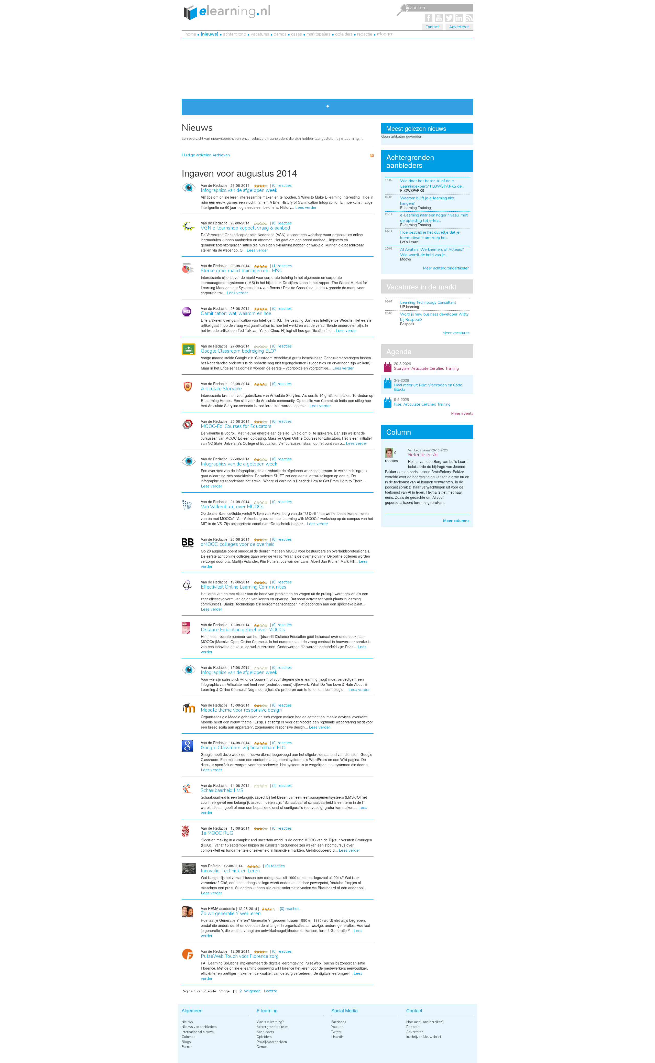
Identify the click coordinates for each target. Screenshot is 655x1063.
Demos (280, 34)
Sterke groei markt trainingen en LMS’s (241, 270)
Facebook (338, 1022)
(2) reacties (282, 785)
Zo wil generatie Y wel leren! (231, 913)
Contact (432, 26)
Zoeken (402, 10)
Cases (296, 34)
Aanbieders (265, 1032)
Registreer (305, 64)
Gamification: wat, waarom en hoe (236, 313)
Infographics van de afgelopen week (239, 190)
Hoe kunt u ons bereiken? (424, 1022)
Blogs (186, 1042)
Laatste (270, 991)
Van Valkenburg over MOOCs (232, 506)
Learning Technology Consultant (428, 302)
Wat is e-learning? (270, 1022)
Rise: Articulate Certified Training (422, 404)
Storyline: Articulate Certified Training (426, 368)
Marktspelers (319, 34)
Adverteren (459, 26)
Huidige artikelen (196, 155)
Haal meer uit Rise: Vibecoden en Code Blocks (428, 387)
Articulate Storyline (221, 388)
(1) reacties (282, 265)
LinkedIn (337, 1037)
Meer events (462, 413)
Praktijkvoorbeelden (272, 1042)
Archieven (221, 155)
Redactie (364, 34)
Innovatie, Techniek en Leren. (230, 870)
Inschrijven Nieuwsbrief (423, 1037)
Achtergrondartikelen (272, 1027)
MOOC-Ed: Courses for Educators (236, 426)
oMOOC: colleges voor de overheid (238, 544)
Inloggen (385, 34)
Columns (188, 1037)
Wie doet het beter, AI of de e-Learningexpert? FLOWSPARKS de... (432, 183)
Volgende (252, 991)
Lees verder (266, 97)
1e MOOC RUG (217, 833)
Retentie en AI (423, 454)
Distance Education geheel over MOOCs (243, 629)
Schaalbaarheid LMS (222, 790)
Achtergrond (234, 34)
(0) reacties (282, 185)
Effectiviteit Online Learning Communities (243, 587)
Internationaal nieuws (198, 1032)
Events (187, 1047)
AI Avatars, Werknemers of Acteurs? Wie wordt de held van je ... (432, 252)
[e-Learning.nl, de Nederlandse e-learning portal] (226, 12)
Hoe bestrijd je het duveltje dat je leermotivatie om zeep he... (430, 235)
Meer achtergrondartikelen (446, 268)
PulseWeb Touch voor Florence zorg (240, 956)
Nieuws (209, 34)
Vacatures (260, 34)
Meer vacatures (456, 332)
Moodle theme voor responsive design (241, 710)
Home (190, 34)
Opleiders (344, 34)
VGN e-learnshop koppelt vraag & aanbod (245, 228)
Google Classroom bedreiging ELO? (238, 351)
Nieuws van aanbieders (199, 1027)
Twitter (336, 1032)
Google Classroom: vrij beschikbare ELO (243, 747)
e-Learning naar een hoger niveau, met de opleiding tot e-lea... (434, 218)
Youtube (337, 1027)
